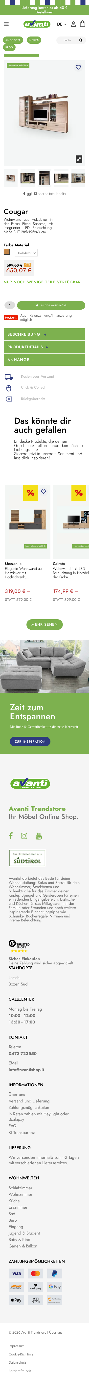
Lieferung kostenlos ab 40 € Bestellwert (44, 10)
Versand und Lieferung (29, 1101)
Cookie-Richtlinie (21, 1354)
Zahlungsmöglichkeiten (29, 1107)
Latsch (14, 978)
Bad (12, 1214)
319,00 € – (17, 591)
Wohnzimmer (20, 1194)
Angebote (13, 40)
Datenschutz (17, 1362)
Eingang (16, 1227)
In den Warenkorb (54, 305)
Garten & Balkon (23, 1246)
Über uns (17, 1094)
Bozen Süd (18, 984)
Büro (13, 1220)
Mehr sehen (44, 624)
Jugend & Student (24, 1233)
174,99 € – (65, 591)
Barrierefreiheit (20, 1371)
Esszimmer (18, 1207)
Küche (14, 1201)
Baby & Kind (19, 1239)
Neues (34, 40)
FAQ (12, 1126)
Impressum (16, 1346)
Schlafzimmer (20, 1188)
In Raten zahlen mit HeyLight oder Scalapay (39, 1116)
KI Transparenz (22, 1132)
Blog (9, 47)
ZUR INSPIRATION (30, 741)
